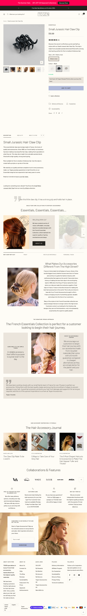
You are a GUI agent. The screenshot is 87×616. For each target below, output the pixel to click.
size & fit (20, 135)
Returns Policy (56, 577)
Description (7, 135)
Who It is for (33, 135)
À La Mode (26, 188)
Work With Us (40, 590)
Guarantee (72, 104)
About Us (22, 565)
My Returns (39, 577)
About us (39, 243)
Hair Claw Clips (8, 453)
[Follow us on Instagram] (74, 575)
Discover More (63, 3)
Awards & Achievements (24, 589)
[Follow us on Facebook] (69, 575)
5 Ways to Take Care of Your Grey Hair (43, 457)
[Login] (79, 14)
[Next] (83, 234)
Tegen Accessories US (41, 586)
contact (48, 499)
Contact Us (23, 568)
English (14, 604)
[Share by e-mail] (61, 113)
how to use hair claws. (21, 176)
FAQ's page (56, 497)
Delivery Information (58, 565)
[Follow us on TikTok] (69, 579)
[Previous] (83, 229)
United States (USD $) (6, 607)
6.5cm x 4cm (53, 59)
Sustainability (56, 109)
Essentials (52, 25)
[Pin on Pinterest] (56, 113)
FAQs (21, 571)
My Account (39, 574)
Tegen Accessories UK (41, 581)
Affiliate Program (57, 568)
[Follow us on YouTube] (79, 575)
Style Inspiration (37, 453)
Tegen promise (14, 170)
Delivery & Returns (57, 104)
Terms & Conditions (58, 582)
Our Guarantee (56, 571)
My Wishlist (39, 571)
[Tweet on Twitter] (59, 113)
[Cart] (83, 14)
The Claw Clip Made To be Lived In (13, 457)
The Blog (22, 574)
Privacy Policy (56, 580)
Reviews (22, 577)
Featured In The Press (24, 584)
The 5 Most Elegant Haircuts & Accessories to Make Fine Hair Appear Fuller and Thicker (71, 460)
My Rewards (39, 568)
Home (5, 21)
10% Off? (38, 565)
